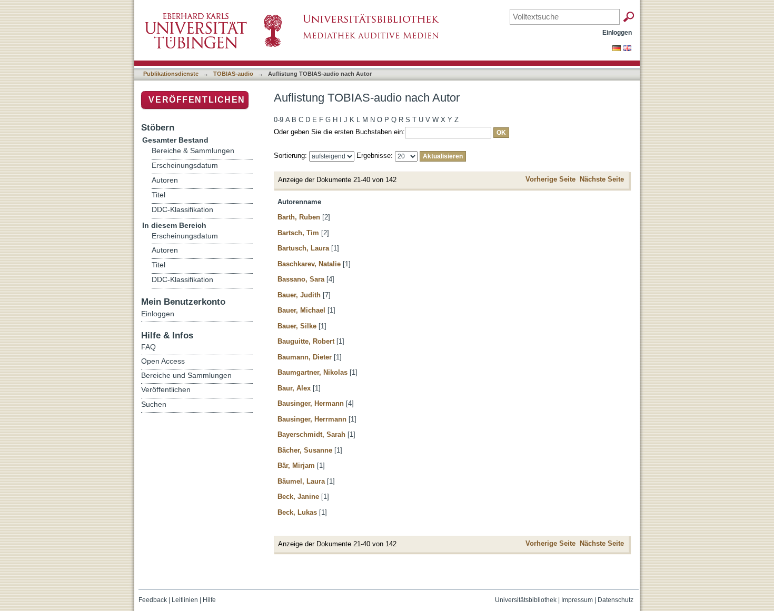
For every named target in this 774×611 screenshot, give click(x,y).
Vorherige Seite (550, 179)
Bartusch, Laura (303, 248)
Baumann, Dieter (304, 357)
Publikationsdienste (171, 74)
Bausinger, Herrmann (311, 419)
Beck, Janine (298, 496)
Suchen (153, 404)
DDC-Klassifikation (182, 210)
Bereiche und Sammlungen (186, 375)
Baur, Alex (294, 388)
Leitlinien (185, 600)
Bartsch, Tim (298, 233)
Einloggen (617, 32)
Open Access (163, 361)
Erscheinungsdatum (185, 165)
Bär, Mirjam (296, 465)
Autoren (165, 180)
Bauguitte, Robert (305, 341)
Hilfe (209, 600)
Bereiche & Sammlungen (193, 151)
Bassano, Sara (300, 279)
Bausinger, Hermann (310, 403)
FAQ (148, 347)
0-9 (278, 120)
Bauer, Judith (299, 295)
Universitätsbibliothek (526, 600)
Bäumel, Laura (301, 481)
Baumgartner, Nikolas (312, 372)
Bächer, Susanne (304, 450)
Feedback (152, 600)
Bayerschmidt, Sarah (311, 434)
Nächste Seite (602, 179)
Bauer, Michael (301, 310)
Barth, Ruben (298, 217)
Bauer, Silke (296, 326)
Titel (158, 195)
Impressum (577, 600)
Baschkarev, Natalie (309, 264)
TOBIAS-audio (233, 74)
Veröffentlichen (196, 99)
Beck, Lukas (297, 512)
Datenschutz (615, 600)
